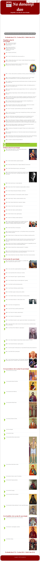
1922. (7, 85)
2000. (7, 128)
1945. (7, 92)
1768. (7, 268)
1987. (7, 320)
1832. (7, 272)
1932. (7, 209)
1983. (7, 254)
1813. (7, 160)
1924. (7, 202)
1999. (7, 124)
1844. (7, 168)
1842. (7, 164)
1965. (7, 104)
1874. (7, 190)
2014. (7, 143)
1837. (7, 276)
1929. (7, 206)
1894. (7, 198)
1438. (7, 56)
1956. (7, 221)
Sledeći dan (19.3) (30, 37)
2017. (7, 359)
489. (6, 43)
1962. (7, 100)
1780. (7, 149)
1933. (7, 295)
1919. (7, 77)
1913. (7, 284)
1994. (7, 120)
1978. (7, 247)
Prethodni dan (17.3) (10, 37)
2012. (7, 347)
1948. (7, 96)
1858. (7, 172)
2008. (7, 327)
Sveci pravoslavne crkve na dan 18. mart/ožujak (16, 369)
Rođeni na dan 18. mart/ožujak (11, 147)
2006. (7, 139)
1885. (7, 194)
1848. (7, 60)
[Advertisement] (20, 24)
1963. (7, 235)
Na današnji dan (23, 557)
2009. (7, 343)
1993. (7, 116)
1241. (7, 52)
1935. (7, 213)
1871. (7, 73)
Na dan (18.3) (20, 37)
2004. (7, 135)
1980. (7, 251)
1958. (7, 227)
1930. (7, 291)
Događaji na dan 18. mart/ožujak (8, 40)
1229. (7, 47)
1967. (7, 108)
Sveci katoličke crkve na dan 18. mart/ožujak (15, 516)
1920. (7, 288)
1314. (7, 260)
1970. (7, 112)
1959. (7, 231)
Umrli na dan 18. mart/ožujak (11, 259)
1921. (7, 81)
